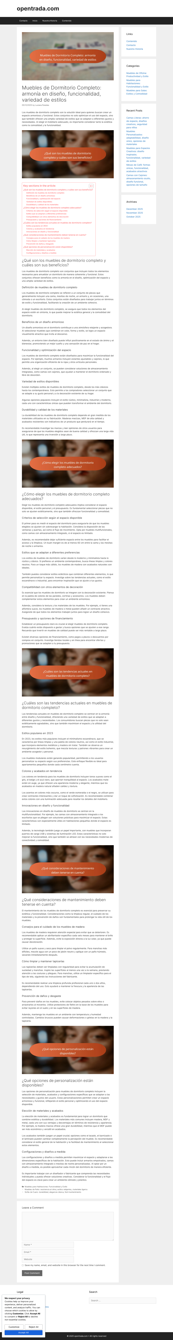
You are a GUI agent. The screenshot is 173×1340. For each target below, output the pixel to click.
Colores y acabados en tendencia (40, 229)
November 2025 (134, 213)
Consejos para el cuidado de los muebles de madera (48, 238)
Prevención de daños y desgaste (40, 244)
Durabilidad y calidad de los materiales (42, 205)
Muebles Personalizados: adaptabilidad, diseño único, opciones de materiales (137, 138)
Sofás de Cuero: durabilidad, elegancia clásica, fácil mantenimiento (53, 1192)
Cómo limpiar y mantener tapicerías (41, 241)
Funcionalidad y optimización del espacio (43, 199)
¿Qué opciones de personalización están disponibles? (48, 247)
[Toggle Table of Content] (90, 186)
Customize (14, 1327)
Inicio (35, 20)
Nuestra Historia (49, 20)
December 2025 (134, 209)
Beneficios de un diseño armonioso (40, 196)
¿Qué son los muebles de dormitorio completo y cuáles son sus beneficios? (58, 190)
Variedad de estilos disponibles (39, 202)
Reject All (33, 1327)
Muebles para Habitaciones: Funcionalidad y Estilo (46, 1187)
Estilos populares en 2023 (37, 226)
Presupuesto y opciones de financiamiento (43, 220)
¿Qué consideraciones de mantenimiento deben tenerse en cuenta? (54, 235)
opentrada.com (38, 8)
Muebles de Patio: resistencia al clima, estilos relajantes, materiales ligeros (56, 1189)
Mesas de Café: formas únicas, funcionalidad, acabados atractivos (138, 168)
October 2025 (133, 216)
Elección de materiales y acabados (40, 250)
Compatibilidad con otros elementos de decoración (47, 217)
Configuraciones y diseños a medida (41, 253)
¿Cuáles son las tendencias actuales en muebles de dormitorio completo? (57, 223)
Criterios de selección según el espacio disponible (47, 211)
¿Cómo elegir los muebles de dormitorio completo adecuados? (52, 207)
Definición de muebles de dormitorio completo (45, 193)
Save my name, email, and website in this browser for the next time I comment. (65, 1265)
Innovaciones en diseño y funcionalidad (42, 232)
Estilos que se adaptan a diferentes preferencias (46, 214)
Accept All (23, 1332)
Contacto (23, 20)
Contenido (66, 20)
